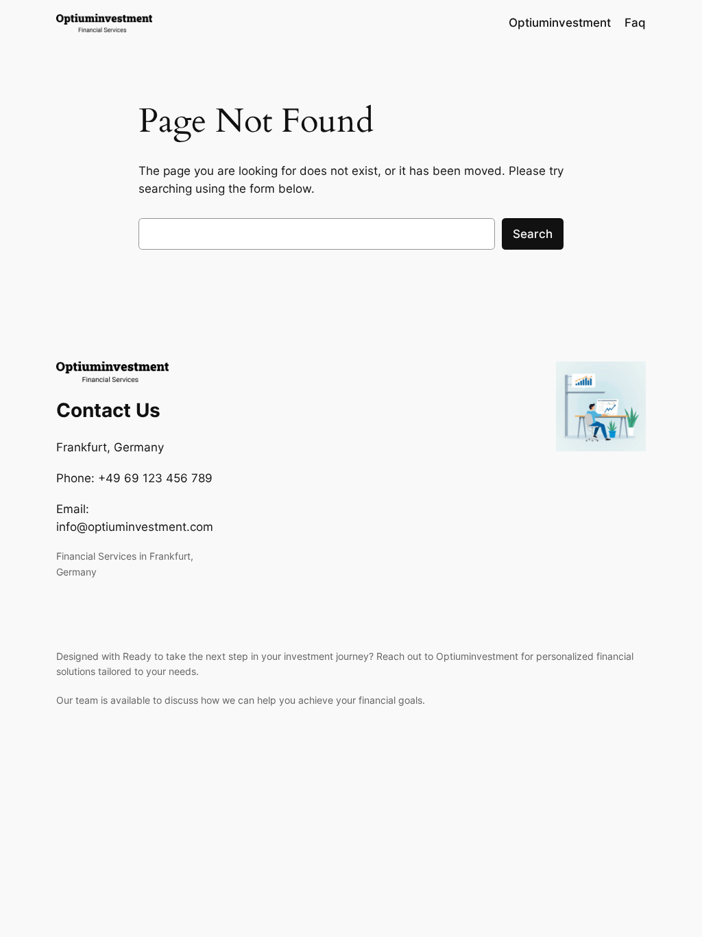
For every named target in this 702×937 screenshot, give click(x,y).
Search (533, 234)
